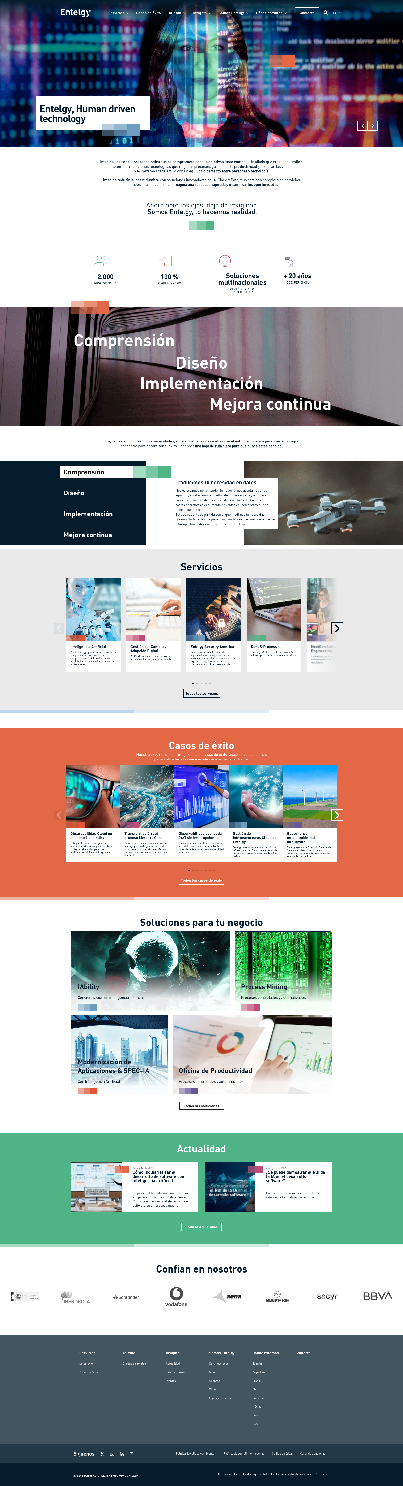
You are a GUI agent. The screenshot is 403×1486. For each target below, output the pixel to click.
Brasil (256, 1381)
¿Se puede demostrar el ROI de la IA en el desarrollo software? (295, 1176)
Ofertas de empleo (134, 1363)
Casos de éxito (88, 1372)
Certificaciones (219, 1363)
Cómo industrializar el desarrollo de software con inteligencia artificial (158, 1176)
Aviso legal (321, 1474)
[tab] (103, 472)
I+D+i (212, 1372)
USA (255, 1424)
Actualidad (173, 1363)
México (256, 1406)
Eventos (171, 1381)
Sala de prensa (175, 1372)
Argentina (258, 1372)
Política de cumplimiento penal (244, 1453)
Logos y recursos (220, 1398)
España (257, 1363)
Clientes (214, 1389)
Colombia (258, 1398)
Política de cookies (228, 1474)
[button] (126, 13)
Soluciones (86, 1363)
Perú (255, 1415)
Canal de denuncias (312, 1453)
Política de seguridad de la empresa (291, 1474)
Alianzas (214, 1381)
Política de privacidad (255, 1474)
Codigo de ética (282, 1453)
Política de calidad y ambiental (195, 1453)
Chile (255, 1389)
